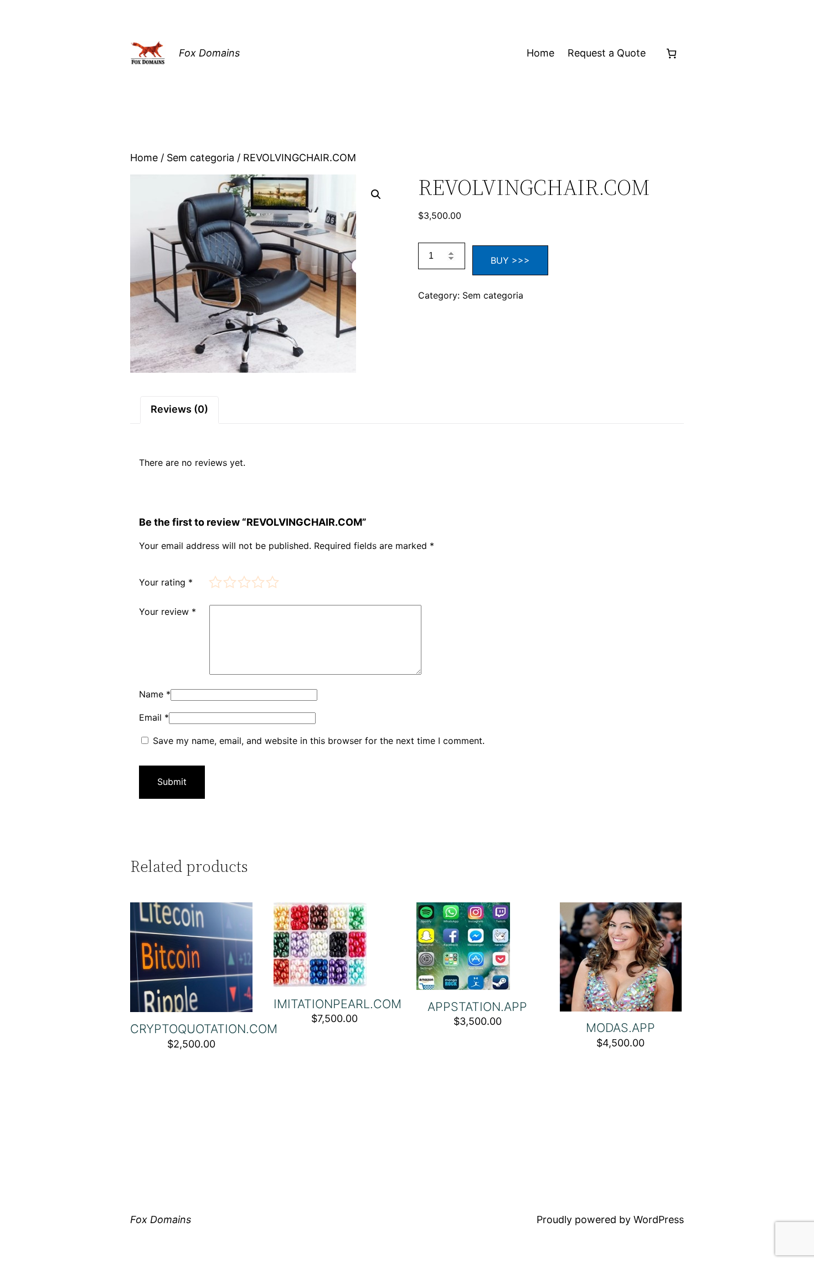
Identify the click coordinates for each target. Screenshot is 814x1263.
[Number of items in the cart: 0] (671, 53)
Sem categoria (200, 157)
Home (540, 53)
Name (155, 694)
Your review (167, 611)
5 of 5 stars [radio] (271, 581)
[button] (376, 194)
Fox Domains (209, 53)
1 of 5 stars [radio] (214, 581)
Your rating (166, 582)
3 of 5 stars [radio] (243, 581)
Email (154, 717)
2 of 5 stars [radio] (229, 581)
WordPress (658, 1219)
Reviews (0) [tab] (179, 409)
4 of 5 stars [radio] (257, 581)
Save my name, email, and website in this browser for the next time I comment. (319, 740)
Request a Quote (607, 53)
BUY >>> (510, 260)
